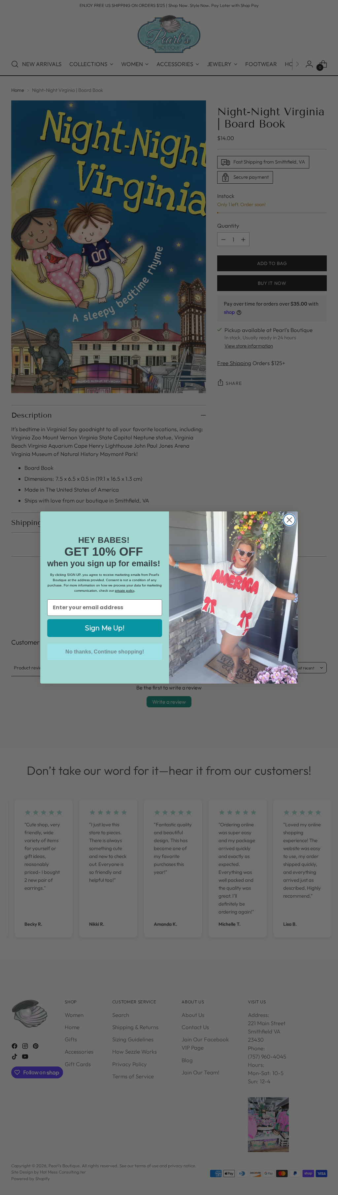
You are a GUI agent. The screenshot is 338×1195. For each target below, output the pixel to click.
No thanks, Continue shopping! (104, 651)
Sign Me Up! (104, 628)
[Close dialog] (289, 520)
